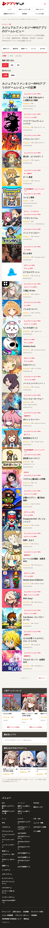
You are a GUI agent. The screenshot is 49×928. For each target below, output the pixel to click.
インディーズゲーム (8, 897)
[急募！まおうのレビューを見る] (12, 540)
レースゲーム (6, 870)
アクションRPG (28, 268)
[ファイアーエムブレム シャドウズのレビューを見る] (12, 122)
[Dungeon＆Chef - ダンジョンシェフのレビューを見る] (12, 520)
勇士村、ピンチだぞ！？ (33, 156)
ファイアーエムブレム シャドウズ (33, 122)
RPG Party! (28, 598)
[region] (24, 709)
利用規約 (34, 915)
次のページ (42, 678)
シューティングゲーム (8, 846)
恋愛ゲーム (5, 865)
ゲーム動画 (37, 831)
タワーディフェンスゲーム (8, 882)
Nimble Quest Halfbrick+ (33, 580)
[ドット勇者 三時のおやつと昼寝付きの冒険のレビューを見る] (12, 101)
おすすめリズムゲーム (24, 861)
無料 (12, 65)
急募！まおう (28, 540)
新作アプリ (6, 48)
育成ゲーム (5, 851)
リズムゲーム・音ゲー (8, 855)
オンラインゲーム (7, 878)
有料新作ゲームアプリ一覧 (8, 812)
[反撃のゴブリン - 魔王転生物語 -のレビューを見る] (12, 498)
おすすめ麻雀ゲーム (24, 866)
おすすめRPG (22, 833)
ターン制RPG (28, 173)
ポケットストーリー (31, 419)
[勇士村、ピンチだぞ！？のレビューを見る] (12, 159)
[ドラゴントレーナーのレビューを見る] (12, 141)
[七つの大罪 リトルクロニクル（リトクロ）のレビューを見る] (12, 639)
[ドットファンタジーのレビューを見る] (12, 235)
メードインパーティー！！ (34, 383)
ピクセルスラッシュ (31, 272)
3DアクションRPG (29, 339)
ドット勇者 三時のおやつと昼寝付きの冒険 (33, 98)
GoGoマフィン (29, 365)
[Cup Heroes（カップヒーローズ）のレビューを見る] (12, 618)
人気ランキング (39, 9)
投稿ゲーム (24, 48)
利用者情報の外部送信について (11, 919)
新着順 (13, 75)
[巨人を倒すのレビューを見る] (12, 253)
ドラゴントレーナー (31, 139)
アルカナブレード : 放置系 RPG (34, 661)
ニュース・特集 (38, 823)
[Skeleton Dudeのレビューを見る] (12, 346)
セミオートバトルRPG (30, 287)
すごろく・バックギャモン (31, 211)
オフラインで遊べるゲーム (8, 892)
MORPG (26, 472)
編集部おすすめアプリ (9, 13)
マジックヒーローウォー (33, 399)
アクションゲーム (7, 831)
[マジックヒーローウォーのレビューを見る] (12, 401)
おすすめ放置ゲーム (24, 857)
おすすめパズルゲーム (24, 842)
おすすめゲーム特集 (40, 827)
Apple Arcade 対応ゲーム (8, 901)
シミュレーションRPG (30, 117)
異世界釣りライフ (30, 438)
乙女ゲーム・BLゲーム (8, 860)
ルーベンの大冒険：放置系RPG (34, 560)
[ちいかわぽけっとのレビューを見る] (12, 327)
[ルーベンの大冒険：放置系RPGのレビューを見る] (12, 560)
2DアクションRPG (29, 265)
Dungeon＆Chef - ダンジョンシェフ (34, 520)
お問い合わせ (17, 911)
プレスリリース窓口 (37, 911)
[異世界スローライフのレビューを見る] (12, 458)
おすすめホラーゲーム (24, 848)
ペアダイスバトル (30, 218)
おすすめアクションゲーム (24, 837)
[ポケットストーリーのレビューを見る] (12, 419)
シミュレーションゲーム (8, 835)
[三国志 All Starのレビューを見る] (12, 290)
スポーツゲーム (7, 874)
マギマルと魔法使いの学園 (34, 479)
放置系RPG (27, 416)
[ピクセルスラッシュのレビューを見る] (12, 272)
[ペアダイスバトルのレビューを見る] (12, 217)
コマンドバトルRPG (30, 379)
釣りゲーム (27, 434)
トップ (9, 9)
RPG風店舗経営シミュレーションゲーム (34, 189)
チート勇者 (27, 177)
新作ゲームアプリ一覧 (24, 9)
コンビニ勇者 (28, 197)
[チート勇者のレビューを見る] (12, 177)
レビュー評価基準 (7, 915)
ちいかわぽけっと (30, 328)
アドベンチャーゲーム (8, 840)
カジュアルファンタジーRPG (32, 94)
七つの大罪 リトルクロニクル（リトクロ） (33, 639)
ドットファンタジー (31, 233)
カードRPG (27, 249)
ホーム (4, 19)
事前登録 (24, 13)
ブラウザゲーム (7, 887)
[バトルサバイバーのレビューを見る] (12, 309)
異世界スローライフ (31, 458)
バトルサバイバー (30, 309)
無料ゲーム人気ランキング (24, 807)
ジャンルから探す (39, 13)
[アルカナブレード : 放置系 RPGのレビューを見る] (12, 660)
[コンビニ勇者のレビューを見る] (12, 197)
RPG (3, 823)
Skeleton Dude (29, 346)
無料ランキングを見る (13, 727)
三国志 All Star (29, 291)
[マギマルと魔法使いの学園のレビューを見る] (12, 479)
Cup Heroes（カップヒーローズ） (33, 618)
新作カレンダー (38, 807)
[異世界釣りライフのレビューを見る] (12, 438)
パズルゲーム (6, 827)
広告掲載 (26, 911)
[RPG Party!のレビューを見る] (12, 598)
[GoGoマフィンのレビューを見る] (12, 364)
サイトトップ (6, 911)
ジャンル (33, 48)
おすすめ (42, 48)
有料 (18, 65)
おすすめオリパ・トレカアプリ (24, 828)
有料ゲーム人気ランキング (24, 812)
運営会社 (26, 919)
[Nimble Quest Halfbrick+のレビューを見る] (12, 580)
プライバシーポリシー (22, 915)
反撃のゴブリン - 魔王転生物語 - (34, 499)
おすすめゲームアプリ (24, 823)
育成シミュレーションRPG (31, 595)
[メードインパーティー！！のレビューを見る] (12, 383)
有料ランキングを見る (35, 727)
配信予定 (15, 48)
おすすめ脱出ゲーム (24, 853)
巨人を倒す (27, 253)
